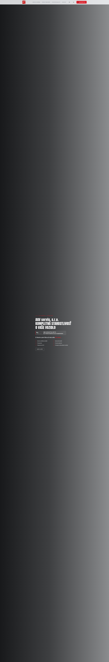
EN (69, 2)
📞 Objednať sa (81, 2)
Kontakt (64, 2)
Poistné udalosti (56, 2)
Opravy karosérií (46, 2)
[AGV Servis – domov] (23, 2)
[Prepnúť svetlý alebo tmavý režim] (73, 2)
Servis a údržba (36, 2)
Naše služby (40, 349)
